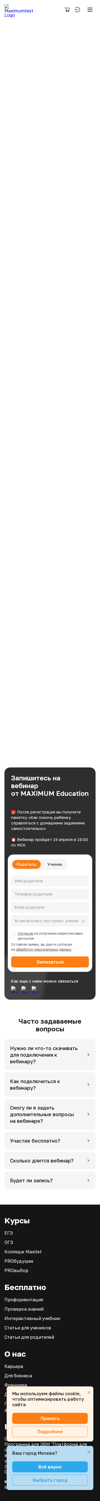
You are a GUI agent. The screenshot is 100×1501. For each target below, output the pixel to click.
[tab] (50, 1054)
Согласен (25, 933)
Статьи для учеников (27, 1327)
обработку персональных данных (43, 949)
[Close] (88, 1392)
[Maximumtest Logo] (21, 9)
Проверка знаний (24, 1309)
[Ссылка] (14, 989)
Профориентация (23, 1299)
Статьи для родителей (29, 1337)
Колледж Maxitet (23, 1251)
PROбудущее (18, 1261)
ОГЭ (8, 1242)
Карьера (13, 1366)
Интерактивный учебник (32, 1318)
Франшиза (15, 1385)
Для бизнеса (18, 1375)
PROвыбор (16, 1270)
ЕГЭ (8, 1233)
